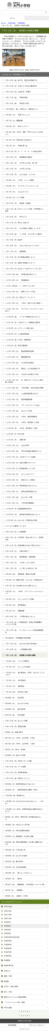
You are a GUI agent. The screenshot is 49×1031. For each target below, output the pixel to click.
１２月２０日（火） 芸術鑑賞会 (17, 280)
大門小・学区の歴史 (11, 986)
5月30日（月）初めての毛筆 (15, 755)
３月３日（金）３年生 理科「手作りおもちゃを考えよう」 (24, 133)
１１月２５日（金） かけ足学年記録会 (19, 363)
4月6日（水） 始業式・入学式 (16, 896)
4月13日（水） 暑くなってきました (18, 873)
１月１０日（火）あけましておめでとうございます (23, 268)
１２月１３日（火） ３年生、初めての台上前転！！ (24, 303)
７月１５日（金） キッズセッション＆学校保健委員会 (24, 631)
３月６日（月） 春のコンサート (17, 126)
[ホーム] (24, 5)
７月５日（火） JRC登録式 (15, 680)
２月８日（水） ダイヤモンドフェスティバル (22, 186)
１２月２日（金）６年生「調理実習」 (18, 340)
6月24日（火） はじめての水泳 (17, 703)
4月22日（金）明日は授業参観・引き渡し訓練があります (24, 843)
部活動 (6, 981)
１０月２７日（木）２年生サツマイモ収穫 (20, 457)
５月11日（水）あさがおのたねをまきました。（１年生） (24, 802)
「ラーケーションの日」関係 (14, 1002)
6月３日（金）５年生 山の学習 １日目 (20, 744)
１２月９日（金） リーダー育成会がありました (22, 317)
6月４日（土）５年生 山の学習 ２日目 (20, 738)
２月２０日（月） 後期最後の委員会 (18, 157)
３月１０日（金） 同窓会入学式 (17, 103)
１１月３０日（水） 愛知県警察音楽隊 (19, 351)
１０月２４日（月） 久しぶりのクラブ (19, 474)
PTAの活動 (8, 1008)
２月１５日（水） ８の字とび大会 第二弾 (21, 163)
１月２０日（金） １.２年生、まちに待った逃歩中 (23, 234)
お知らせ (7, 971)
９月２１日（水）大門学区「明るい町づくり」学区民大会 (24, 538)
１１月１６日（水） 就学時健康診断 (18, 399)
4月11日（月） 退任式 (13, 879)
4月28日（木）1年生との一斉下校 (17, 825)
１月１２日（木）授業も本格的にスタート (20, 263)
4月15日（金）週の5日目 (14, 861)
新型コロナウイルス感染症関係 (15, 997)
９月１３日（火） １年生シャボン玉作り (20, 562)
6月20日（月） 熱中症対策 (15, 709)
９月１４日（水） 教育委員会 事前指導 (21, 557)
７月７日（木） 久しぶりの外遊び (18, 667)
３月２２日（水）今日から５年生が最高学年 (21, 86)
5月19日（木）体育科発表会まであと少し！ (21, 784)
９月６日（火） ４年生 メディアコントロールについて (24, 592)
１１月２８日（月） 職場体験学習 (18, 357)
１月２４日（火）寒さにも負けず (18, 222)
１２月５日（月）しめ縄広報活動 (17, 334)
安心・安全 (8, 992)
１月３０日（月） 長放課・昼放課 (18, 203)
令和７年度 (7, 915)
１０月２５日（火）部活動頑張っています (20, 468)
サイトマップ (24, 1029)
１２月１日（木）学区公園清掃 (16, 345)
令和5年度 (7, 922)
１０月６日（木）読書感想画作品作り (18, 509)
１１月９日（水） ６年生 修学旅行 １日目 (21, 428)
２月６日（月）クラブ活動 (14, 197)
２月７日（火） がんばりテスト (17, 192)
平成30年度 (8, 941)
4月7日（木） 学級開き (14, 890)
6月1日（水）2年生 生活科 (15, 749)
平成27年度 (8, 952)
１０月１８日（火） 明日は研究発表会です (21, 491)
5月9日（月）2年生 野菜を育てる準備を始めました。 (23, 818)
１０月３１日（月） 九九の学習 (17, 445)
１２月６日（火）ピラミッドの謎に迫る (19, 328)
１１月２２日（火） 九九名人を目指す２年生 (22, 374)
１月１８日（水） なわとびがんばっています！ (22, 245)
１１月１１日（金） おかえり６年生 (18, 411)
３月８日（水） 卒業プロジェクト (18, 115)
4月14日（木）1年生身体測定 (15, 867)
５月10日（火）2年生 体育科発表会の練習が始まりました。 (24, 810)
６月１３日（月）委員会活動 (15, 726)
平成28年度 (8, 948)
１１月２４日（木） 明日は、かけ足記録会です (22, 368)
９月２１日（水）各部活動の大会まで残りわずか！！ (24, 545)
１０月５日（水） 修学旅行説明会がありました (22, 514)
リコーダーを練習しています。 (16, 526)
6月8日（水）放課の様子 (14, 732)
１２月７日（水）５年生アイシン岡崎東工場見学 (22, 322)
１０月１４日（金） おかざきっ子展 (18, 497)
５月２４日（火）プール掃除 (15, 767)
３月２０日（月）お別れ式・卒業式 (18, 92)
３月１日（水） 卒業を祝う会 (16, 146)
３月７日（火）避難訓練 (14, 120)
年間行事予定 (9, 965)
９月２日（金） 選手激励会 (15, 605)
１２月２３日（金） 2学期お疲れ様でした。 (21, 274)
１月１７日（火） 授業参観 (15, 251)
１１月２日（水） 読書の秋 (15, 440)
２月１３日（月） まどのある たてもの (20, 174)
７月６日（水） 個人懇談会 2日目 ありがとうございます (24, 674)
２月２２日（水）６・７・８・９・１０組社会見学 (23, 151)
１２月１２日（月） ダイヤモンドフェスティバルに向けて (24, 310)
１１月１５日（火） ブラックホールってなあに (22, 405)
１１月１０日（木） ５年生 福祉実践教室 (21, 417)
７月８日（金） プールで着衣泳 (17, 661)
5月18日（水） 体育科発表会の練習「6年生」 (22, 790)
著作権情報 (12, 1025)
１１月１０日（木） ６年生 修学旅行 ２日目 (22, 422)
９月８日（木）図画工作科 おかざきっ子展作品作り (24, 580)
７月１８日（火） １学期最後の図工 (18, 649)
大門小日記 (11, 23)
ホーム (12, 18)
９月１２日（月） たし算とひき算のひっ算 (21, 568)
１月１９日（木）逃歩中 (14, 240)
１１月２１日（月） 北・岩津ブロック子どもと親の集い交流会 (24, 381)
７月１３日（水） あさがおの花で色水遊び (21, 644)
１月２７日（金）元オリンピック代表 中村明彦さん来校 (24, 210)
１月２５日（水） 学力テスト (16, 217)
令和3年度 (7, 930)
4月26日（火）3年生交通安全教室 (17, 830)
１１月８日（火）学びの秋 (14, 434)
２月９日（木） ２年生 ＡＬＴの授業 (19, 180)
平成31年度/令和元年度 (11, 937)
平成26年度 (8, 956)
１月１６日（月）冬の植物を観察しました (20, 257)
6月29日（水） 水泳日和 (14, 698)
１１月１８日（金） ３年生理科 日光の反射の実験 (24, 388)
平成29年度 (8, 944)
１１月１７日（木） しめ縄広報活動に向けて (22, 393)
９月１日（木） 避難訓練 (14, 611)
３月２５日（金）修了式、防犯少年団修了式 (21, 80)
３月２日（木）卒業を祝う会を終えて (18, 140)
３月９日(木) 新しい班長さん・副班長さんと (21, 109)
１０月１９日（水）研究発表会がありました (21, 486)
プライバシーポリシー (37, 1025)
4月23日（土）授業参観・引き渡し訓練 (19, 836)
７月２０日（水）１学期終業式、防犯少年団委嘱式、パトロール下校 (24, 623)
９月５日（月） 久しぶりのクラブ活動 (19, 599)
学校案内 (7, 960)
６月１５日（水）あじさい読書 (16, 721)
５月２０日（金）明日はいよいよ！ (18, 778)
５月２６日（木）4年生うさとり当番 (18, 761)
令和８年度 (7, 911)
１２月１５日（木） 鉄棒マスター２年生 (20, 292)
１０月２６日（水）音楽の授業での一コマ (20, 463)
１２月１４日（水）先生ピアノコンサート (20, 297)
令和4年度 (21, 23)
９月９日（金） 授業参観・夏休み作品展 (20, 574)
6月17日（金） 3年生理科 (15, 715)
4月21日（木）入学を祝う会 (15, 850)
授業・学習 (8, 976)
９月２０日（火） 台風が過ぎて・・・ (19, 551)
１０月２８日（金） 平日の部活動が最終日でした (23, 451)
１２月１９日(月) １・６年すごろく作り (20, 286)
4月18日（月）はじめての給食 (16, 856)
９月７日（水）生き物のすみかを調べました (21, 586)
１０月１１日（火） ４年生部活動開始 (19, 503)
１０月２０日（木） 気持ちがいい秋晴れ (20, 480)
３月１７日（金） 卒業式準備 (16, 97)
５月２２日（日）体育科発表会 (16, 772)
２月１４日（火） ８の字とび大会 (18, 169)
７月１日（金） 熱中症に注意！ (17, 692)
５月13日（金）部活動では (14, 795)
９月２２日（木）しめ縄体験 (15, 532)
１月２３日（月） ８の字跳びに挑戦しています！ (23, 228)
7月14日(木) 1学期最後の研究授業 (18, 638)
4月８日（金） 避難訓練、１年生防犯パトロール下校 (24, 884)
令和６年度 (7, 918)
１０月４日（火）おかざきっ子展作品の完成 (21, 520)
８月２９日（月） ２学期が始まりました (20, 616)
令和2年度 (7, 933)
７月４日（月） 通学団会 (14, 686)
